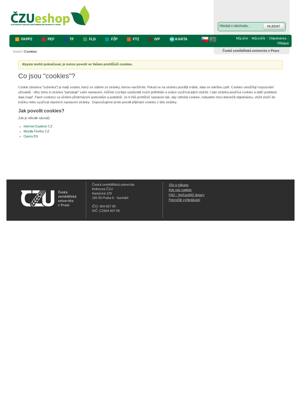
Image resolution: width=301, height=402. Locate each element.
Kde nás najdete (180, 190)
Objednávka (277, 38)
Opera (28, 136)
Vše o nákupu (178, 185)
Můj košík (258, 38)
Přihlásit (283, 43)
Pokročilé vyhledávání (184, 200)
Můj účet (242, 38)
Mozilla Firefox (34, 131)
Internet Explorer (35, 126)
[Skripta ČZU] (50, 15)
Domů (17, 51)
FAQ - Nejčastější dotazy (187, 195)
